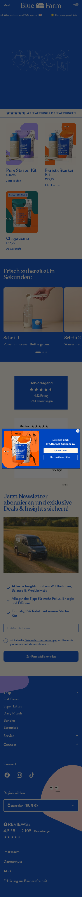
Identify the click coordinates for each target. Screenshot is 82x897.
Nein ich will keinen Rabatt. (60, 457)
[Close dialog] (77, 431)
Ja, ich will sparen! (60, 450)
